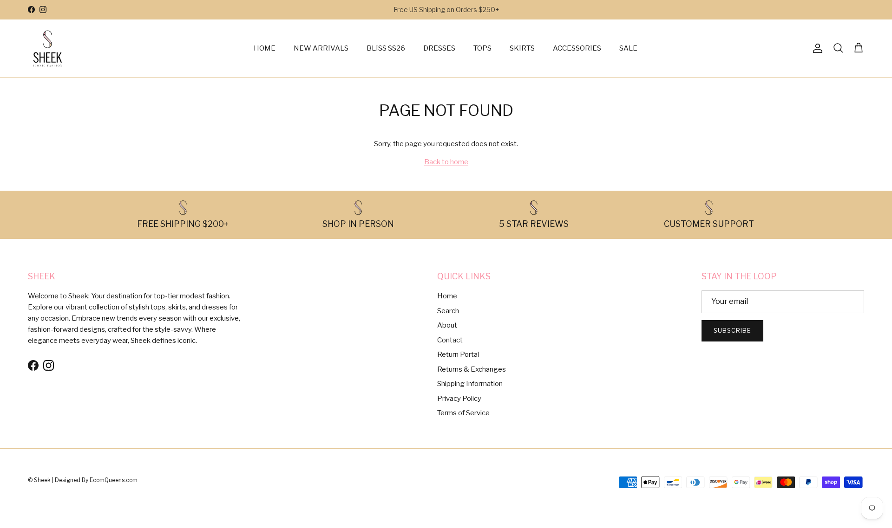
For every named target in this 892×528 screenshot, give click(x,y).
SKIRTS (522, 48)
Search (448, 311)
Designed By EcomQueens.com (96, 479)
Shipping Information (470, 384)
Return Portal (458, 354)
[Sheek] (47, 48)
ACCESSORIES (577, 48)
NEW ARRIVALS (321, 48)
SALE (628, 48)
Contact (450, 340)
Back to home (446, 162)
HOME (264, 48)
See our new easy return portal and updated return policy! (446, 13)
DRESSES (439, 48)
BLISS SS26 (386, 48)
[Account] (815, 48)
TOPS (482, 48)
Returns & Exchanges (471, 369)
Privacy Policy (459, 398)
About (447, 325)
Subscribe (732, 330)
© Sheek (40, 479)
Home (447, 296)
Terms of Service (463, 413)
